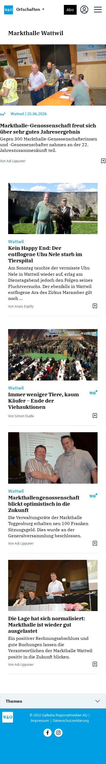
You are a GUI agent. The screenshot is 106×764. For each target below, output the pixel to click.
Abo (70, 9)
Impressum (40, 720)
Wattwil (17, 113)
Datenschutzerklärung (71, 720)
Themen (14, 701)
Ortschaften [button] (28, 9)
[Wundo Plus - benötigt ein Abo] (2, 114)
